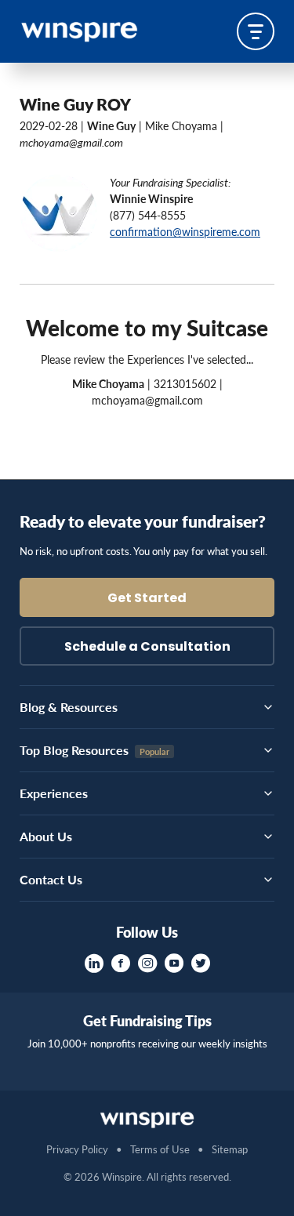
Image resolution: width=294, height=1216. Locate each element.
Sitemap (230, 1149)
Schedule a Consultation (147, 647)
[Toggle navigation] (255, 31)
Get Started (147, 599)
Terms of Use (160, 1149)
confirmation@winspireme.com (185, 231)
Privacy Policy (77, 1149)
